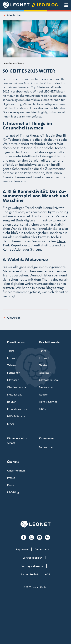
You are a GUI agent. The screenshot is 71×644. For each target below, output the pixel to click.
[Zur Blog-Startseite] (35, 5)
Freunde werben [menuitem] (17, 409)
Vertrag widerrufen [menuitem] (32, 566)
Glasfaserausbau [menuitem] (17, 387)
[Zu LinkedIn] (47, 537)
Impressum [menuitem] (22, 549)
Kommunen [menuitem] (46, 438)
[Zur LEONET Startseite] (35, 524)
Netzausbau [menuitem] (14, 394)
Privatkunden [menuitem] (15, 342)
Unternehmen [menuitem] (16, 470)
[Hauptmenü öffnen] (66, 5)
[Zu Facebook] (23, 537)
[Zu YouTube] (39, 537)
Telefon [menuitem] (12, 365)
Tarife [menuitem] (10, 351)
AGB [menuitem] (47, 574)
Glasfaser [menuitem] (13, 380)
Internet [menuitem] (12, 358)
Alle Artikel (14, 15)
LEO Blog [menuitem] (13, 492)
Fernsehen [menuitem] (13, 372)
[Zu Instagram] (31, 537)
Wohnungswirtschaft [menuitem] (17, 440)
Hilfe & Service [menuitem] (16, 416)
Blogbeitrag (55, 287)
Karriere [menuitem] (12, 485)
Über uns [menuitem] (13, 462)
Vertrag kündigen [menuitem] (32, 557)
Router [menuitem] (11, 402)
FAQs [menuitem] (10, 424)
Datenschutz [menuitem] (42, 549)
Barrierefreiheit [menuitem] (30, 574)
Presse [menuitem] (11, 478)
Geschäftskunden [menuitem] (50, 342)
